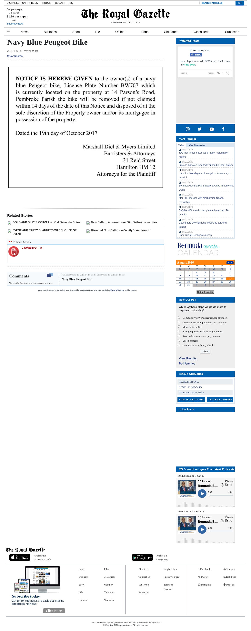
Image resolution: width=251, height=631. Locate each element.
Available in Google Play (162, 557)
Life (97, 32)
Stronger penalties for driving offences (203, 331)
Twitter (204, 576)
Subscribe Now (15, 23)
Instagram (205, 584)
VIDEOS (33, 3)
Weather (108, 584)
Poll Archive (187, 363)
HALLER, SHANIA (189, 381)
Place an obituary (220, 399)
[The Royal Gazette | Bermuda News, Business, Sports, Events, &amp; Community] (125, 14)
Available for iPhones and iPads (42, 557)
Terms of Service (117, 290)
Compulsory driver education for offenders (205, 317)
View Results (188, 358)
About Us (143, 569)
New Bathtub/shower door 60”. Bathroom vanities (124, 222)
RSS (70, 3)
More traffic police (192, 327)
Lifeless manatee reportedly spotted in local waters (206, 165)
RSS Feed (231, 576)
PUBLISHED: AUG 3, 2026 (191, 475)
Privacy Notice (171, 576)
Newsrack (109, 600)
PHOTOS (46, 3)
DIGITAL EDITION (16, 3)
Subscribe (232, 32)
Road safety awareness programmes (201, 336)
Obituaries (171, 32)
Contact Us (144, 576)
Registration (170, 569)
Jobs (145, 32)
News (24, 32)
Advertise (143, 592)
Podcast (230, 584)
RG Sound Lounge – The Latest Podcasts (207, 469)
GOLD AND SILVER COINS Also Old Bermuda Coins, (47, 222)
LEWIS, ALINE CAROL (191, 387)
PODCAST (59, 3)
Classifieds (201, 32)
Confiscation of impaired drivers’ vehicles (205, 322)
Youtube (230, 569)
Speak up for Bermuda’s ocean (195, 235)
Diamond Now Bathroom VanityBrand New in (120, 230)
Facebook (205, 569)
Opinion (120, 32)
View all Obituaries (191, 399)
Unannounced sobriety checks (199, 345)
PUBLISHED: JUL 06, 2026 (191, 511)
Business (50, 32)
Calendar (109, 592)
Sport (76, 32)
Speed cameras (190, 340)
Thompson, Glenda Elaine (191, 392)
